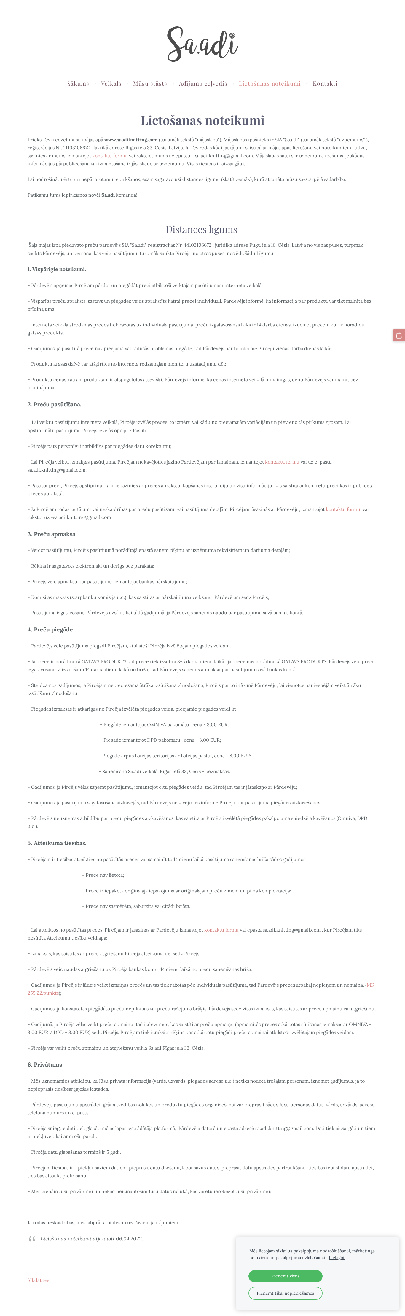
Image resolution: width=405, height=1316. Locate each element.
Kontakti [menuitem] (325, 83)
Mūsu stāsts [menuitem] (150, 83)
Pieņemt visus (286, 1276)
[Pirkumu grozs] (399, 335)
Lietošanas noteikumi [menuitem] (270, 83)
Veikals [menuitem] (111, 83)
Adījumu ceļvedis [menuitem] (203, 83)
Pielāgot (337, 1257)
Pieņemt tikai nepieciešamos (285, 1293)
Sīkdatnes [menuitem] (38, 1280)
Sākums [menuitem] (78, 83)
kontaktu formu (109, 155)
